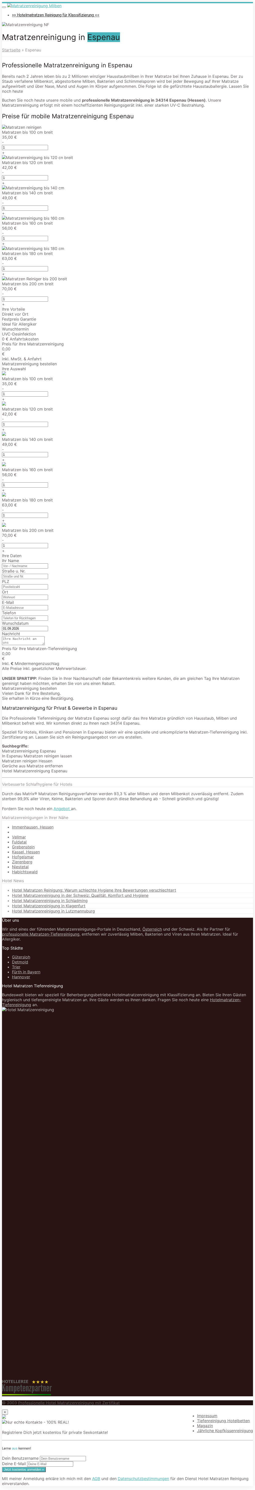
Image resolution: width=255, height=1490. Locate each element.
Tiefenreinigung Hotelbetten (223, 1420)
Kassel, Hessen (26, 851)
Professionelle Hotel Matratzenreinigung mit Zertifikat (69, 1402)
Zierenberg (22, 861)
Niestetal (20, 866)
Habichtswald (25, 871)
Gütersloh (21, 956)
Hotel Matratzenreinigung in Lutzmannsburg (53, 911)
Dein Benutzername (20, 1458)
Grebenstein (23, 846)
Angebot (62, 808)
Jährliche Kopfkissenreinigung (225, 1430)
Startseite (11, 49)
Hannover (21, 976)
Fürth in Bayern (26, 971)
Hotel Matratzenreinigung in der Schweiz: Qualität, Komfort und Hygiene (80, 895)
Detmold (20, 961)
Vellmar (19, 836)
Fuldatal (19, 841)
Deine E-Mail (14, 1463)
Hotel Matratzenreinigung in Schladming (50, 900)
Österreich (152, 929)
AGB (96, 1478)
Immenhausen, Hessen (33, 827)
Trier (16, 966)
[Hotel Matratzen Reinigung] (34, 5)
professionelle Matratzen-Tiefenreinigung (40, 934)
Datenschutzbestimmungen (143, 1478)
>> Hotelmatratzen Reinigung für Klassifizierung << (55, 15)
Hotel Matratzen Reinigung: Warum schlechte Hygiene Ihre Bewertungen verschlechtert (94, 890)
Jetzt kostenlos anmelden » (24, 1469)
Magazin (205, 1425)
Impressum (207, 1415)
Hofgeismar (23, 856)
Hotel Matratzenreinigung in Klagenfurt (48, 905)
